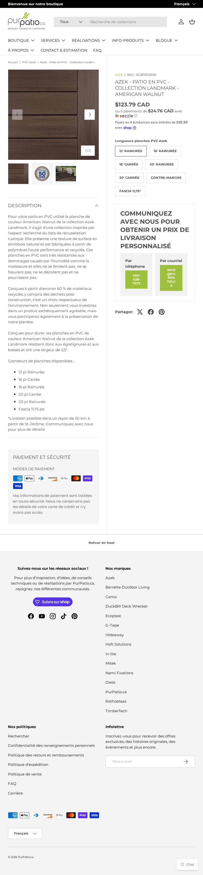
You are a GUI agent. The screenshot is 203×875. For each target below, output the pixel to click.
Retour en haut (102, 543)
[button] (192, 21)
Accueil (13, 62)
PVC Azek (29, 62)
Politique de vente (25, 774)
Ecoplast (113, 615)
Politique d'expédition (28, 764)
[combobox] (110, 22)
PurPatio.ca (116, 692)
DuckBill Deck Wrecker (126, 606)
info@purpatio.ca (171, 277)
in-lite (110, 653)
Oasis (110, 682)
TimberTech (116, 711)
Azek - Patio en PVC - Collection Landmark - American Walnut (68, 62)
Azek (119, 75)
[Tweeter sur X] (139, 311)
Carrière (15, 793)
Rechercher (18, 736)
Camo (111, 596)
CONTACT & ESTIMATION (64, 50)
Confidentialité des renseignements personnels (51, 745)
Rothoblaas (115, 701)
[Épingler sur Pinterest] (161, 311)
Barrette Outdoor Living (127, 587)
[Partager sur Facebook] (150, 311)
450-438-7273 (136, 279)
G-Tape (112, 625)
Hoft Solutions (118, 644)
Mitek (110, 663)
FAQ (97, 50)
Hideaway (114, 634)
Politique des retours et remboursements (46, 755)
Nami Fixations (119, 673)
